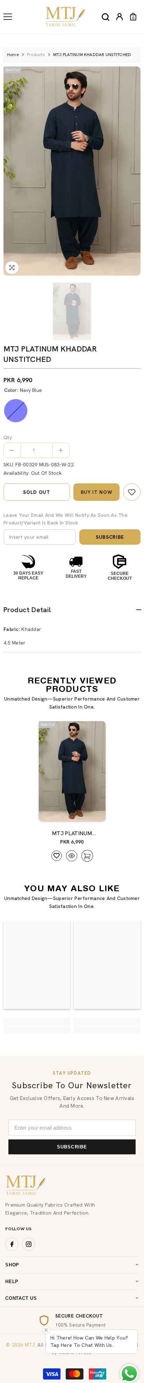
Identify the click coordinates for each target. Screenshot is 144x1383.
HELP (12, 1281)
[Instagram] (28, 1244)
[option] (72, 171)
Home (13, 54)
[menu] (7, 17)
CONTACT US (21, 1298)
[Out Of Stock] (86, 812)
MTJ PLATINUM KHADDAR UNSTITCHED (72, 833)
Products (36, 54)
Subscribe (110, 537)
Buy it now (97, 492)
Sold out (36, 492)
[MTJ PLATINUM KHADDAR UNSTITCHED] (72, 771)
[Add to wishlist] (56, 856)
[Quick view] (71, 856)
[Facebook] (12, 1244)
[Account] (119, 17)
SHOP (12, 1264)
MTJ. (29, 1345)
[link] (132, 492)
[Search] (105, 17)
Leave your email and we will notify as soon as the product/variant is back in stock (65, 519)
